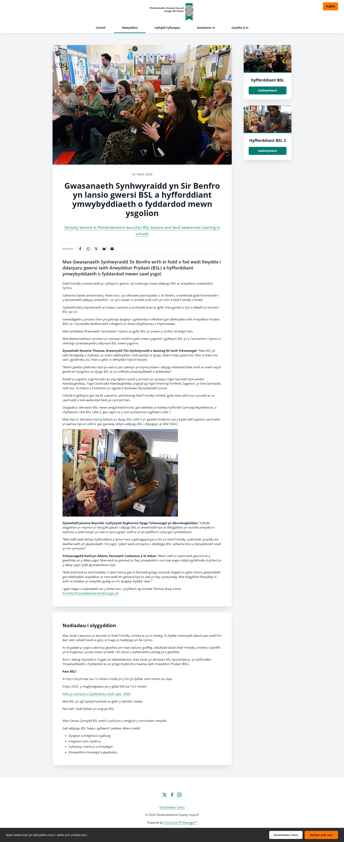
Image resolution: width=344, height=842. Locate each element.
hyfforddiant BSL (267, 80)
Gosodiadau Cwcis (172, 807)
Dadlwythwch (267, 90)
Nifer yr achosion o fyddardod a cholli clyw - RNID (97, 694)
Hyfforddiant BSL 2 (267, 140)
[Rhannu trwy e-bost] (112, 249)
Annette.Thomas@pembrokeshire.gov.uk (90, 593)
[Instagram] (179, 795)
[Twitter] (164, 795)
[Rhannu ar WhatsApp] (88, 249)
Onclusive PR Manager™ (180, 822)
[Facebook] (172, 795)
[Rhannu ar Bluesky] (104, 249)
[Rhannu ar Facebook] (80, 249)
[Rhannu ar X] (96, 249)
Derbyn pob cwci (321, 835)
